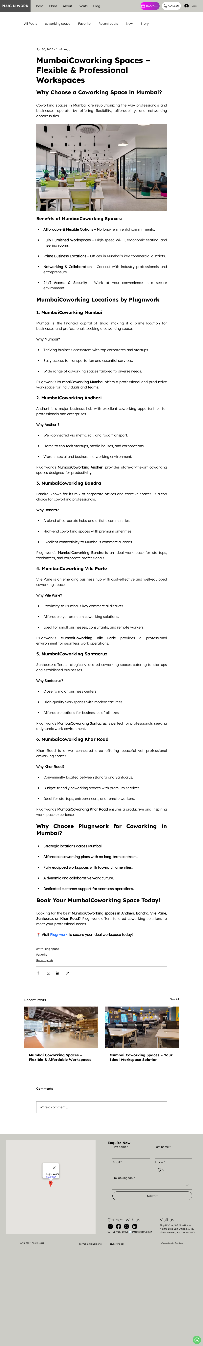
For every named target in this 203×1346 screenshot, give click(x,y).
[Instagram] (110, 1226)
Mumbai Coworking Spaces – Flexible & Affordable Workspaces (60, 1057)
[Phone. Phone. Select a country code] (161, 1170)
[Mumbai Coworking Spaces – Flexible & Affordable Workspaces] (61, 1027)
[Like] (197, 1340)
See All (174, 999)
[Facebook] (118, 1226)
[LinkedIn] (134, 1226)
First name (120, 1147)
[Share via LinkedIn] (57, 973)
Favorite (84, 23)
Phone (160, 1162)
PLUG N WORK (15, 6)
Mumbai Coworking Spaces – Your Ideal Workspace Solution (141, 1057)
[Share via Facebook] (38, 973)
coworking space (57, 23)
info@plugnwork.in (142, 1231)
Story (145, 23)
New (129, 23)
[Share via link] (67, 973)
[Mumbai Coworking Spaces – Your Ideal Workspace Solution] (142, 1027)
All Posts (30, 23)
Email (117, 1162)
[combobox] (152, 1185)
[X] (126, 1226)
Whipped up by (172, 1243)
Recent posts (108, 23)
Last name (162, 1147)
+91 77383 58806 (119, 1231)
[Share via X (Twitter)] (48, 973)
